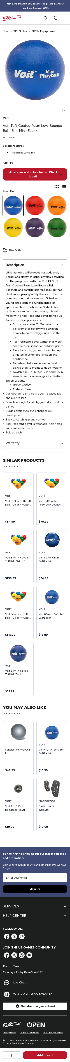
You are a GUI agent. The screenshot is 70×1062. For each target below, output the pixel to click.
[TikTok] (29, 955)
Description (15, 265)
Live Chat (19, 982)
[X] (14, 936)
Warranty (13, 443)
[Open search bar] (45, 18)
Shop (6, 31)
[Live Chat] (6, 982)
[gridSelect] (57, 186)
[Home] (12, 18)
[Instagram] (21, 936)
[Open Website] (36, 1024)
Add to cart (45, 1055)
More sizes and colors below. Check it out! (33, 174)
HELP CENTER (14, 916)
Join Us (35, 889)
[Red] (35, 205)
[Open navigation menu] (64, 18)
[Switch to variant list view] (64, 186)
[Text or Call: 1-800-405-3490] (6, 994)
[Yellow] (13, 227)
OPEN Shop (20, 31)
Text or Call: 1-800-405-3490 (32, 994)
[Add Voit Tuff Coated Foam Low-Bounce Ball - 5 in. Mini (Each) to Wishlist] (63, 110)
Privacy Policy (9, 1032)
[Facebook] (6, 936)
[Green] (57, 227)
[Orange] (57, 205)
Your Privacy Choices (53, 1032)
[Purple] (35, 227)
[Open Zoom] (64, 99)
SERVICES (11, 906)
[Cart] (55, 18)
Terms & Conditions (29, 1032)
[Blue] (13, 205)
